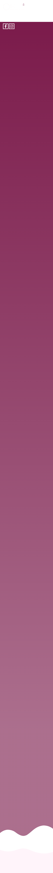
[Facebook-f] (5, 26)
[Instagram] (11, 26)
